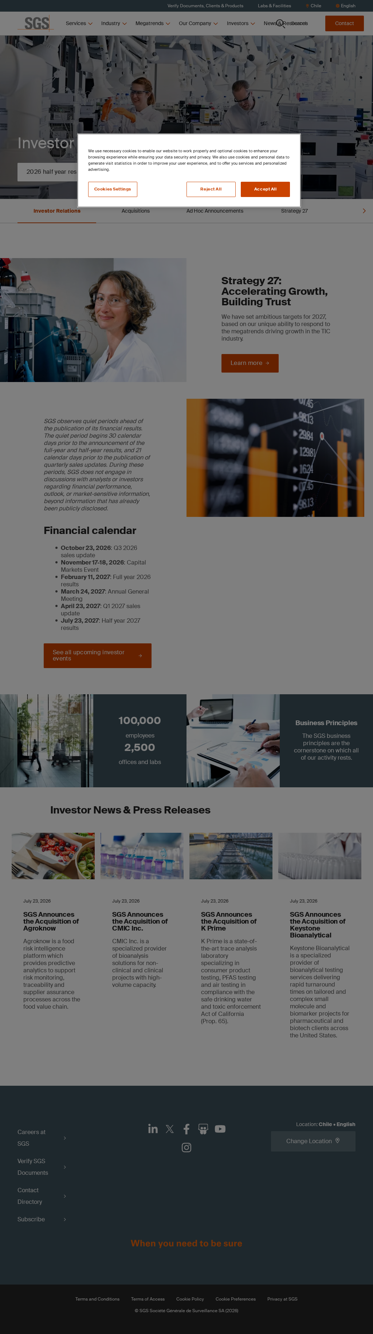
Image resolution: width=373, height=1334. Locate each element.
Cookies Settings (112, 189)
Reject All (210, 189)
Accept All (265, 189)
